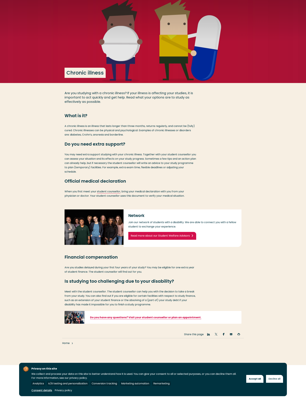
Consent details (41, 390)
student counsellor (108, 191)
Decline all (274, 378)
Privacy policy (63, 390)
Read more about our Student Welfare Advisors (160, 236)
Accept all (255, 378)
